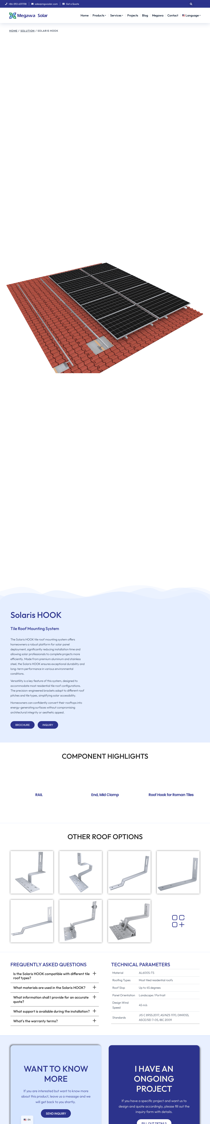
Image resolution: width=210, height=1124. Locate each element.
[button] (191, 4)
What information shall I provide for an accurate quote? (51, 999)
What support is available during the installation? (51, 1011)
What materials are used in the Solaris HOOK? (49, 987)
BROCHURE (22, 725)
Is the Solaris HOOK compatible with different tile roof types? (51, 975)
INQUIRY (47, 725)
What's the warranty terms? (35, 1021)
